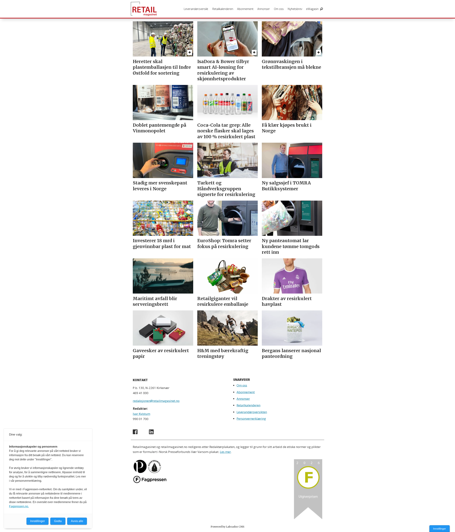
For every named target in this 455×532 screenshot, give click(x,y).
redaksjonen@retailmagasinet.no (156, 401)
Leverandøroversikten (252, 412)
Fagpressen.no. (19, 506)
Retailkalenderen (222, 9)
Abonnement (245, 9)
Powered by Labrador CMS (227, 526)
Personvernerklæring (251, 419)
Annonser (263, 9)
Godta (58, 521)
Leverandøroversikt (196, 9)
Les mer (225, 452)
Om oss (279, 9)
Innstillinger (439, 528)
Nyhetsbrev (295, 9)
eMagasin (312, 9)
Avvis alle (77, 521)
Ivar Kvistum (141, 414)
